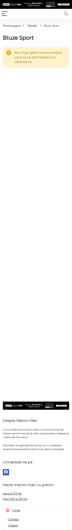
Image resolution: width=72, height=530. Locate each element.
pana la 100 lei (12, 493)
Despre (13, 525)
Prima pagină (12, 26)
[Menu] (4, 14)
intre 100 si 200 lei (15, 499)
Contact (13, 519)
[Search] (66, 14)
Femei (32, 26)
